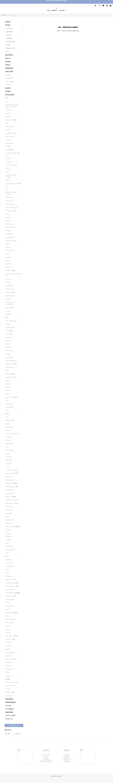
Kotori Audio (10, 443)
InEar (7, 387)
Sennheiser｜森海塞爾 (13, 593)
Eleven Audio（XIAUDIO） (10, 303)
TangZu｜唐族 (10, 639)
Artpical (8, 140)
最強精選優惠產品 (10, 702)
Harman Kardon (11, 360)
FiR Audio (9, 337)
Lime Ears (13, 15)
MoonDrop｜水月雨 (12, 503)
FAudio (8, 324)
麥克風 (8, 45)
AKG (7, 123)
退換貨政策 (46, 759)
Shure (8, 603)
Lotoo (8, 467)
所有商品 (62, 10)
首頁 (48, 10)
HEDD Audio (10, 367)
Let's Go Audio (46, 755)
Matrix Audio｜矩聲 (12, 487)
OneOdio (9, 540)
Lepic (7, 453)
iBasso (8, 380)
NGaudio (9, 513)
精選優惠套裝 (9, 68)
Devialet (8, 257)
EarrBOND (9, 286)
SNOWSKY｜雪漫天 (12, 613)
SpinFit (8, 626)
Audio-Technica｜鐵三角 (13, 154)
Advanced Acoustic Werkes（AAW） (12, 105)
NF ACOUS (9, 510)
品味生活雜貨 (9, 71)
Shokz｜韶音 (10, 599)
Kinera (8, 423)
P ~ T (7, 556)
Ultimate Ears (10, 652)
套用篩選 (14, 725)
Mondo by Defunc (12, 500)
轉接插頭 (27, 56)
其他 (26, 65)
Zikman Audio (10, 685)
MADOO (8, 477)
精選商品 (8, 22)
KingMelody (10, 427)
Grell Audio (9, 357)
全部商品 (4, 15)
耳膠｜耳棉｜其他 (30, 62)
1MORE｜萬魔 (10, 692)
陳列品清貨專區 (9, 95)
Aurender (9, 162)
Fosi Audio (9, 351)
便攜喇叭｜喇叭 (10, 48)
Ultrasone (9, 656)
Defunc (8, 247)
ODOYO (8, 85)
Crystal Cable (10, 237)
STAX (7, 629)
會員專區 (8, 88)
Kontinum (9, 437)
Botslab (8, 75)
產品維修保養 (66, 761)
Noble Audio (10, 520)
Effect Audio (10, 295)
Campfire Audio (11, 211)
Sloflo (8, 609)
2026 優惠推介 (9, 709)
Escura (8, 311)
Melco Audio (10, 490)
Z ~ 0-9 (7, 679)
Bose (7, 189)
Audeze (8, 146)
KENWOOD (9, 719)
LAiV (7, 447)
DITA (7, 260)
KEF (7, 417)
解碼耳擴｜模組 (10, 41)
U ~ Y (7, 649)
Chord (8, 217)
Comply (8, 230)
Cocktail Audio (10, 227)
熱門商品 (8, 25)
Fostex (8, 354)
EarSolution (10, 289)
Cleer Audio (10, 224)
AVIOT (8, 168)
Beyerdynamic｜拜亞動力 (13, 184)
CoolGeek (9, 234)
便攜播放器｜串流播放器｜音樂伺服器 (32, 40)
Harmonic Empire (11, 364)
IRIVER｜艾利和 (10, 715)
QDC (7, 569)
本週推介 (8, 65)
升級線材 (8, 35)
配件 (7, 51)
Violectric (9, 666)
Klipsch (8, 430)
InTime (8, 390)
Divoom (8, 267)
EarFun (8, 279)
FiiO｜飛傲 (9, 331)
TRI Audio (9, 646)
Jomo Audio (10, 407)
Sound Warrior (11, 619)
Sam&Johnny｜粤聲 (12, 586)
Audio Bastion (10, 150)
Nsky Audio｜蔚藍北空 (13, 526)
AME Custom (10, 126)
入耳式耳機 (9, 28)
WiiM (7, 672)
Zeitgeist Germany (12, 682)
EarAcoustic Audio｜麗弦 (13, 275)
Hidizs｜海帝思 (10, 374)
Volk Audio (9, 669)
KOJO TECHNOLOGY (13, 433)
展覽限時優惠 (9, 712)
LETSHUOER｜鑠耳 (12, 473)
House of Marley (11, 377)
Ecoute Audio (10, 292)
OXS (7, 553)
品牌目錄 (54, 10)
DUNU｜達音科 (10, 270)
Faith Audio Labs (11, 321)
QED (7, 573)
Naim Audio (9, 506)
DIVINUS (9, 264)
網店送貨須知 (66, 759)
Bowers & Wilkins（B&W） (11, 193)
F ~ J (6, 317)
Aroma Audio (10, 136)
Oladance (9, 536)
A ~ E (6, 98)
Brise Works (10, 201)
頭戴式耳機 (9, 32)
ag (6, 101)
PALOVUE (9, 559)
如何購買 (67, 755)
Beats (8, 180)
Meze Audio (10, 493)
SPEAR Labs (10, 622)
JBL (7, 400)
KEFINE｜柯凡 (10, 420)
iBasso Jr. (9, 384)
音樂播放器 (9, 38)
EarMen (8, 282)
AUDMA (8, 158)
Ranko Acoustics (11, 579)
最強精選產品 (9, 699)
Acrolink (8, 113)
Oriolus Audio (10, 550)
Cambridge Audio (11, 207)
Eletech (8, 299)
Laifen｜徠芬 (10, 81)
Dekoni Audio (10, 250)
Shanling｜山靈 (11, 596)
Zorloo (8, 689)
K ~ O (8, 15)
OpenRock (9, 546)
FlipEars (8, 341)
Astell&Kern (10, 143)
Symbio (8, 632)
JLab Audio (9, 404)
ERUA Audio (10, 307)
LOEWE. (8, 463)
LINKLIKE (9, 460)
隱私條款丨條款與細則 (46, 761)
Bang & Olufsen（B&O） (11, 176)
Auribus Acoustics (12, 165)
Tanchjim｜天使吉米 (12, 636)
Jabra (7, 394)
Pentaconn (9, 563)
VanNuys (9, 662)
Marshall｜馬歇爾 (11, 483)
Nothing (8, 523)
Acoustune (9, 110)
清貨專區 (8, 91)
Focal (7, 344)
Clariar (8, 221)
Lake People (10, 450)
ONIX (7, 543)
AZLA (7, 171)
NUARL (8, 530)
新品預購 (8, 61)
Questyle (9, 576)
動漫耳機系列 (9, 55)
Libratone (9, 457)
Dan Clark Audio (11, 240)
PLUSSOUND (10, 566)
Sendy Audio (10, 589)
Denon (8, 254)
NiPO (7, 516)
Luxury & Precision (12, 470)
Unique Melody (11, 659)
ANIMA (8, 130)
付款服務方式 (66, 757)
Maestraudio (10, 480)
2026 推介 (8, 705)
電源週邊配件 (29, 52)
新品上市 (8, 58)
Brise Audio (9, 197)
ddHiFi (8, 244)
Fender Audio (10, 327)
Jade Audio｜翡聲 (11, 397)
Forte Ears (9, 347)
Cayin (7, 214)
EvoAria (8, 314)
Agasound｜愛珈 (11, 120)
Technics (9, 642)
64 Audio (9, 695)
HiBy (7, 370)
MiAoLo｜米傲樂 (11, 496)
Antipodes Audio (11, 133)
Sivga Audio (9, 606)
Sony (7, 616)
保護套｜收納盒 (29, 59)
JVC (7, 410)
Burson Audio (10, 204)
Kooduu (8, 440)
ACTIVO (8, 116)
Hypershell (9, 78)
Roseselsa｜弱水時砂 (12, 583)
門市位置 (46, 757)
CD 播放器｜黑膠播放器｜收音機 (32, 45)
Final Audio (9, 334)
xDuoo (8, 676)
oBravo (8, 533)
